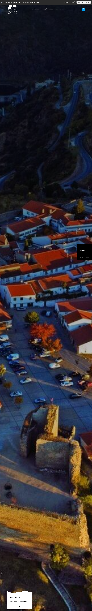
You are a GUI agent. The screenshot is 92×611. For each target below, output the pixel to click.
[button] (19, 606)
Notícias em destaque (84, 247)
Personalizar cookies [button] (69, 2)
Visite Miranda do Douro (85, 257)
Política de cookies (34, 2)
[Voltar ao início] (12, 7)
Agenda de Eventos (84, 250)
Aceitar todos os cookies (84, 2)
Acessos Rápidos (83, 254)
